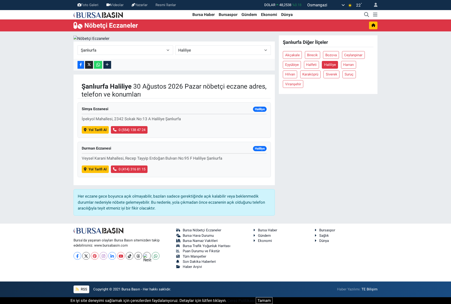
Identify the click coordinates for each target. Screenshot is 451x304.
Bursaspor (228, 14)
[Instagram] (103, 256)
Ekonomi (269, 14)
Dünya (287, 14)
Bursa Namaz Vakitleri (200, 241)
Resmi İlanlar (166, 5)
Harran (348, 65)
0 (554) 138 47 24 (132, 130)
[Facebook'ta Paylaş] (81, 65)
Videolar (117, 5)
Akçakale (292, 55)
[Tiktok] (129, 256)
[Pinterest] (95, 256)
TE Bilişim (369, 289)
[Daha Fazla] (107, 65)
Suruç (349, 74)
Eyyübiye (292, 65)
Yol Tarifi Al (98, 130)
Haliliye (330, 65)
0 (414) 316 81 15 (132, 169)
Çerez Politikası (241, 300)
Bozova (331, 55)
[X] (86, 256)
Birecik (312, 55)
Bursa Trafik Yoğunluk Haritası (206, 246)
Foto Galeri (89, 5)
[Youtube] (121, 256)
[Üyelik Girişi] (373, 5)
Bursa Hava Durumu (198, 235)
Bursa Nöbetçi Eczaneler (202, 230)
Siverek (331, 74)
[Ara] (366, 15)
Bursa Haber (203, 14)
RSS (83, 289)
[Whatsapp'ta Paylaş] (98, 65)
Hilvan (290, 74)
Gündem (249, 14)
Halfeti (311, 65)
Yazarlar (141, 5)
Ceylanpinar (353, 55)
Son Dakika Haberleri (199, 261)
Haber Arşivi (192, 267)
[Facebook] (77, 256)
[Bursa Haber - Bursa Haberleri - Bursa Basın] (98, 14)
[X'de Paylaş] (89, 65)
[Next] (147, 256)
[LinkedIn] (112, 256)
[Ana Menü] (375, 15)
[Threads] (138, 256)
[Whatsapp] (155, 256)
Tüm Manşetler (194, 256)
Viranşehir (293, 84)
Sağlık (324, 235)
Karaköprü (310, 74)
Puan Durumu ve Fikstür (201, 251)
